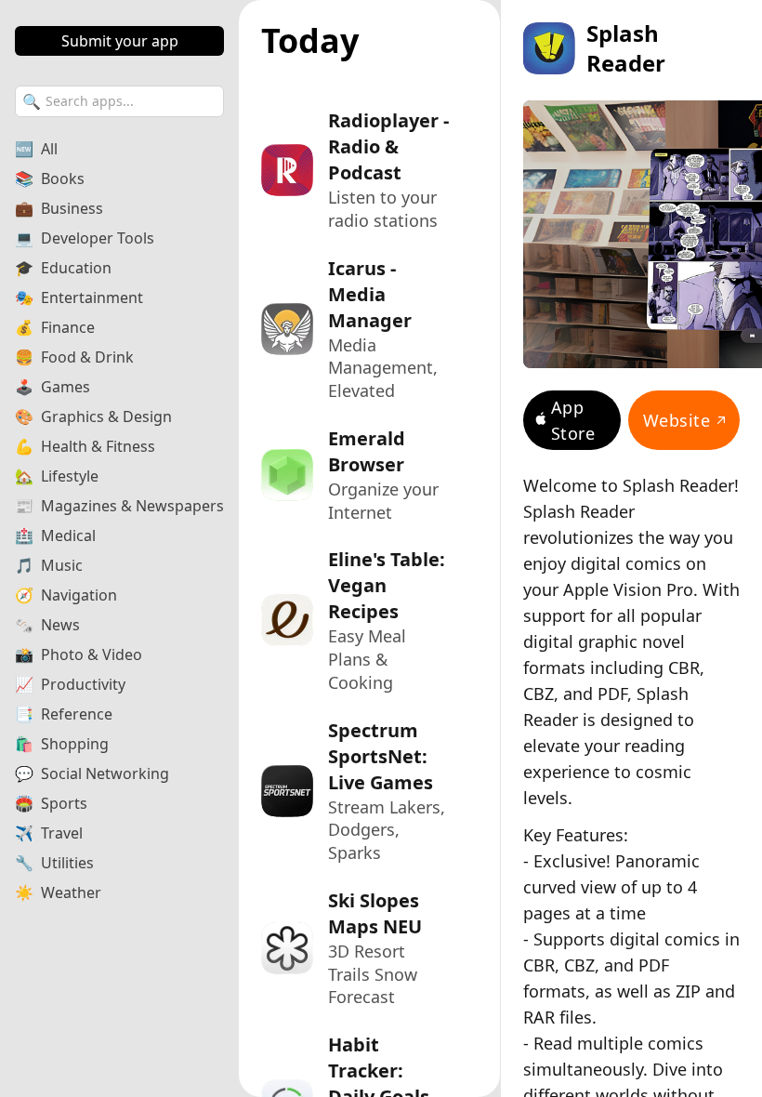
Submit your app (119, 41)
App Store (573, 420)
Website (676, 420)
